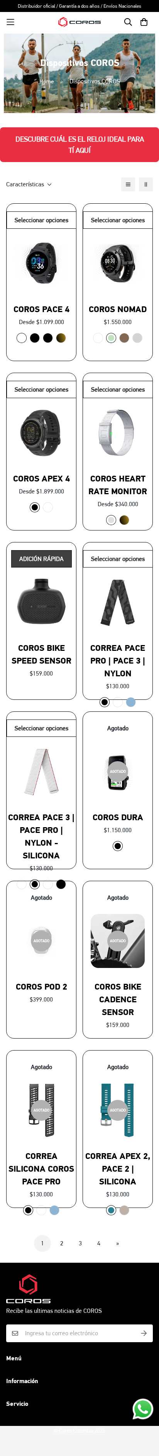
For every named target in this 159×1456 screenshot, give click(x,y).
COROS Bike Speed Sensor (41, 654)
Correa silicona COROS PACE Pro (41, 1169)
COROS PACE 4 (41, 309)
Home (46, 81)
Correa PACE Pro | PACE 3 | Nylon (117, 661)
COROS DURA (118, 817)
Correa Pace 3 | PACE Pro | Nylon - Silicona (41, 836)
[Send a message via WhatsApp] (143, 1409)
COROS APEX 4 (41, 478)
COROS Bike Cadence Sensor (118, 999)
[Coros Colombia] (79, 22)
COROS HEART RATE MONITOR (117, 485)
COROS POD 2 (41, 986)
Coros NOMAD (118, 309)
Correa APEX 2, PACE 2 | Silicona (118, 1169)
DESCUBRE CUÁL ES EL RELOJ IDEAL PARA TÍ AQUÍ (79, 144)
